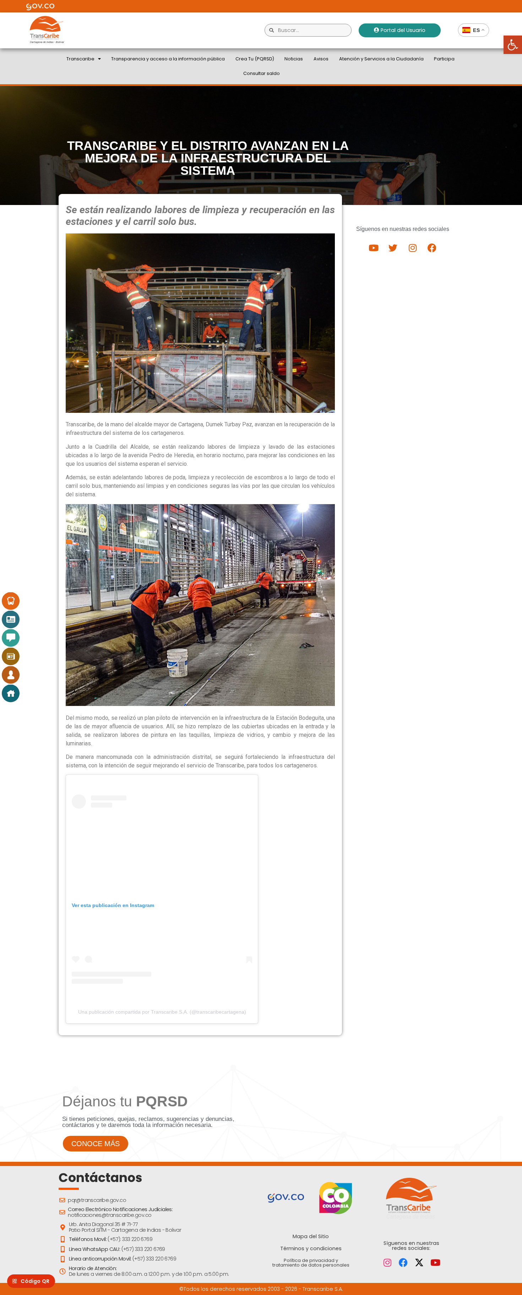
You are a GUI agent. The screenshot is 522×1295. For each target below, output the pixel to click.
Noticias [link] (293, 59)
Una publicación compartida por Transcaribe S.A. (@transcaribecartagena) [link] (162, 1012)
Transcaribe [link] (80, 59)
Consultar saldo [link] (261, 73)
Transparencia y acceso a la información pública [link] (168, 59)
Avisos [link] (321, 59)
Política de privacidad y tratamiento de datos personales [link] (310, 1262)
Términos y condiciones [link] (311, 1248)
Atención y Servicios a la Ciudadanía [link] (381, 59)
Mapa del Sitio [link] (311, 1236)
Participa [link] (444, 59)
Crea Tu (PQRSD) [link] (254, 59)
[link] (513, 45)
